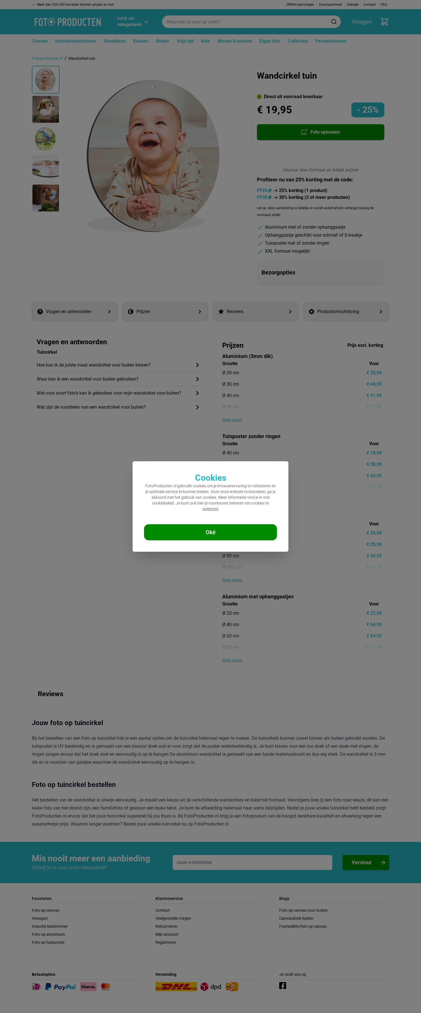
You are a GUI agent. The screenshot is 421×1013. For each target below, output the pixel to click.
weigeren (210, 509)
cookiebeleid (163, 503)
